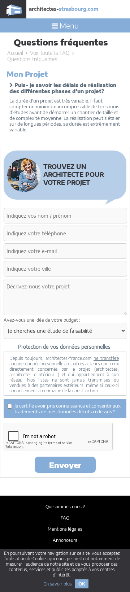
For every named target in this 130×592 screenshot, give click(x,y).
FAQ (65, 518)
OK (81, 584)
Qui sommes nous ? (65, 506)
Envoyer (65, 464)
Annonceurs (65, 540)
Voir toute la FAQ (50, 53)
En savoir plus (57, 584)
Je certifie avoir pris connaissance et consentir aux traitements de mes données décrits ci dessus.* (67, 408)
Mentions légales (65, 529)
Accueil (15, 53)
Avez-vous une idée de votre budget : (42, 320)
